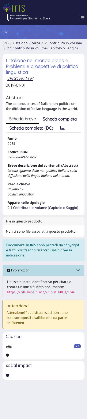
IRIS (6, 43)
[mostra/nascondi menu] (82, 18)
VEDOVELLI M (20, 78)
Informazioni (20, 270)
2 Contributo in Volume (63, 43)
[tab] (62, 128)
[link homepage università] (28, 18)
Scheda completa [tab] (60, 119)
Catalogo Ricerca (26, 43)
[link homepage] (15, 8)
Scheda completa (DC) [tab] (31, 128)
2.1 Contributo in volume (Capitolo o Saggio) (42, 48)
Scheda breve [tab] (22, 118)
